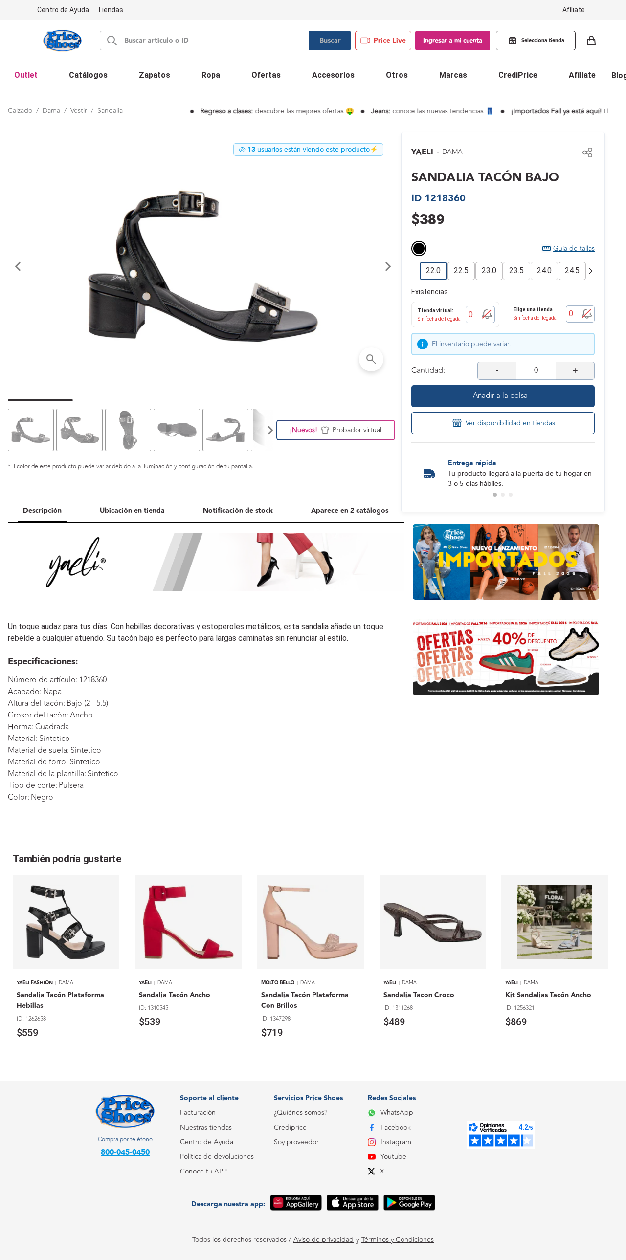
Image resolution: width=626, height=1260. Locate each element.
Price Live (390, 40)
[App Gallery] (296, 1204)
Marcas (453, 75)
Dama (51, 111)
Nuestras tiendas (206, 1127)
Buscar (330, 40)
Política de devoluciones (217, 1156)
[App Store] (353, 1204)
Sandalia (110, 111)
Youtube (393, 1156)
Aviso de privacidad (323, 1240)
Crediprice (290, 1127)
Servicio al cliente (206, 1215)
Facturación (198, 1113)
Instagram (395, 1142)
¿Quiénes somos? (300, 1113)
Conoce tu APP (203, 1171)
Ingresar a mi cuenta (452, 40)
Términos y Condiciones (397, 1240)
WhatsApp (396, 1113)
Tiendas (110, 10)
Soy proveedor (296, 1142)
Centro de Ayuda (206, 1142)
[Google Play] (409, 1204)
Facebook (395, 1127)
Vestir (78, 111)
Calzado (20, 111)
